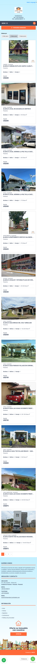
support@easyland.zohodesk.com (10, 597)
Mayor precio (23, 36)
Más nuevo (5, 36)
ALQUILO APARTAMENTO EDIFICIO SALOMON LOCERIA (18, 237)
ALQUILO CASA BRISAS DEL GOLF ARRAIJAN (17, 323)
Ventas (4, 610)
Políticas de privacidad (8, 617)
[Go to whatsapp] (33, 659)
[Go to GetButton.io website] (33, 662)
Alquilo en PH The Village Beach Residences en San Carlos (18, 536)
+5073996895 (19, 17)
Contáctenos (5, 615)
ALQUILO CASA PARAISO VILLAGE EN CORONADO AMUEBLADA (18, 365)
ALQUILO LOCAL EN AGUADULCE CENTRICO (17, 109)
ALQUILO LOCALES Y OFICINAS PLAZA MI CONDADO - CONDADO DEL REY (18, 280)
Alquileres (4, 613)
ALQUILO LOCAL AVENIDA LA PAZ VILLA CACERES (18, 151)
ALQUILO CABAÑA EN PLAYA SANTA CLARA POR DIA (18, 66)
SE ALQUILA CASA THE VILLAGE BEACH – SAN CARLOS (18, 451)
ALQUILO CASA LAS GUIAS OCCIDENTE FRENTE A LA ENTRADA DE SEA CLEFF (18, 494)
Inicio (3, 608)
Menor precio (14, 36)
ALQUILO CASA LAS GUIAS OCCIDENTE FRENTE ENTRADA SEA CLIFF (18, 408)
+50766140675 (19, 19)
